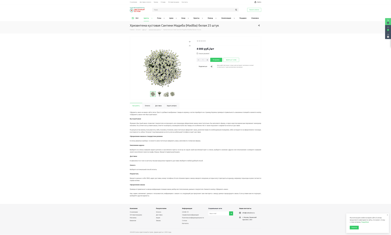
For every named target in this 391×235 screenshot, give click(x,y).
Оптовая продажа (136, 215)
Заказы (158, 220)
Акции (158, 218)
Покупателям (161, 208)
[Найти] (236, 10)
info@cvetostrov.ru (248, 213)
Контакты (185, 223)
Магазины (133, 218)
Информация (187, 208)
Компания (133, 208)
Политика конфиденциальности (193, 218)
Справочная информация (190, 215)
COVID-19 (185, 212)
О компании (134, 212)
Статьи (184, 220)
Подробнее (365, 222)
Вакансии (133, 220)
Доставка (159, 215)
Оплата (158, 212)
